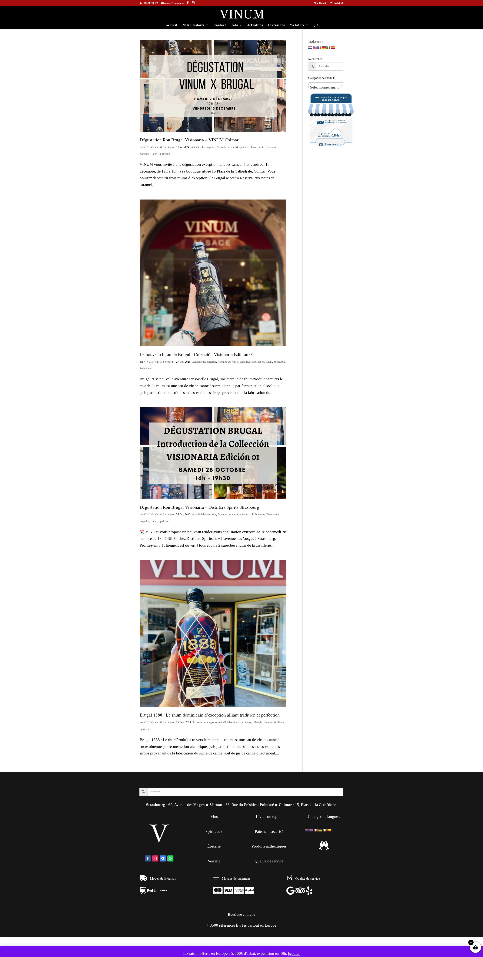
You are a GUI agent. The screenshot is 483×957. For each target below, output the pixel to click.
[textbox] (325, 87)
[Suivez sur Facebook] (148, 858)
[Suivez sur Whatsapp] (170, 858)
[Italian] (328, 47)
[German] (324, 47)
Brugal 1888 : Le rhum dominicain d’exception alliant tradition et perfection (210, 715)
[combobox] (325, 85)
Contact (220, 25)
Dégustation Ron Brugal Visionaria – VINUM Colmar (189, 140)
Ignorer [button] (294, 953)
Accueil (171, 25)
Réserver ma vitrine (333, 144)
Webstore (297, 25)
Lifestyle (257, 722)
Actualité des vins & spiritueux (233, 147)
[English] (315, 47)
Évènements (257, 147)
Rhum (154, 154)
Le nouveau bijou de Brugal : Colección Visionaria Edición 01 (197, 354)
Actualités (255, 25)
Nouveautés (258, 361)
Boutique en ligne (241, 914)
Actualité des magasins (203, 147)
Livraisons (276, 25)
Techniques (146, 368)
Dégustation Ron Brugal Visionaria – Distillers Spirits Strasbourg (199, 507)
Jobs (234, 25)
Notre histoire (193, 25)
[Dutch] (310, 47)
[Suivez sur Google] (163, 858)
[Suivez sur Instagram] (155, 858)
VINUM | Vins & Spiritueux (159, 147)
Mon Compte (320, 3)
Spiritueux (164, 154)
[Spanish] (333, 47)
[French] (319, 47)
